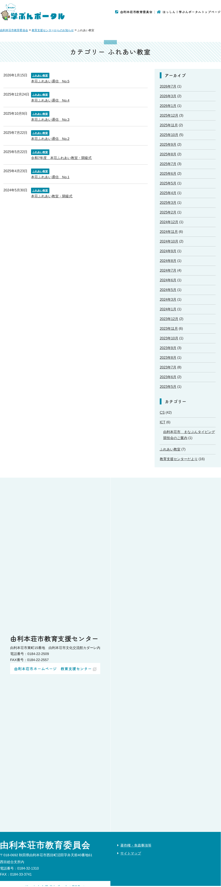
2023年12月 (169, 319)
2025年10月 (169, 135)
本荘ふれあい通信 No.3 (50, 119)
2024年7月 (168, 270)
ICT (162, 422)
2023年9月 (168, 348)
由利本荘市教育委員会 (136, 12)
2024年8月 (168, 261)
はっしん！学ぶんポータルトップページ (192, 12)
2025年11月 (169, 125)
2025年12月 (169, 115)
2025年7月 (168, 164)
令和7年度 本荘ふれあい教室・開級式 (61, 157)
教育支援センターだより (179, 459)
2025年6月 (168, 173)
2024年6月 (168, 280)
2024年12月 (169, 222)
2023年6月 (168, 377)
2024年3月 (168, 299)
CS (162, 412)
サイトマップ (130, 853)
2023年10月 (169, 338)
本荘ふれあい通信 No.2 (50, 138)
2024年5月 (168, 290)
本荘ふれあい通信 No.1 (50, 177)
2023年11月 (169, 328)
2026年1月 (168, 106)
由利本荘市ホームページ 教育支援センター (53, 668)
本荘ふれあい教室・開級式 (51, 196)
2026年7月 (168, 86)
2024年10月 (169, 241)
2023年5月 (168, 387)
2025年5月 (168, 183)
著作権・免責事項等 (135, 845)
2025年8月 (168, 154)
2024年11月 (169, 232)
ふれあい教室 (40, 75)
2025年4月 (168, 193)
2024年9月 (168, 251)
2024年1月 (168, 309)
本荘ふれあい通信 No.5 (50, 81)
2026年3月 (168, 96)
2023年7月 (168, 367)
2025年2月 (168, 212)
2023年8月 (168, 357)
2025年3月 (168, 202)
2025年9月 (168, 144)
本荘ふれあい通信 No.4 (50, 100)
